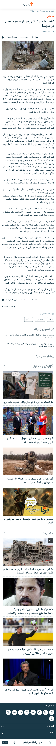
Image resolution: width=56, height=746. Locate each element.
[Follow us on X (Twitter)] (26, 712)
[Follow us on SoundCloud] (14, 712)
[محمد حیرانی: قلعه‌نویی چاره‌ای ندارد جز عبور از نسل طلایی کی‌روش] (28, 632)
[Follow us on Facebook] (39, 712)
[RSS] (45, 712)
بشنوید (48, 533)
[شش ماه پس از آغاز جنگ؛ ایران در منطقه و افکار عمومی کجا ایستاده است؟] (28, 552)
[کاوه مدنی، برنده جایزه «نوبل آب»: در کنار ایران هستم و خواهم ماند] (28, 421)
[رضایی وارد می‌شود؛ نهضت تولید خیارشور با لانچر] (28, 502)
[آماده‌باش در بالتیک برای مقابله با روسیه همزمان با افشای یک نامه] (28, 461)
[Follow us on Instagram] (8, 712)
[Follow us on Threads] (51, 718)
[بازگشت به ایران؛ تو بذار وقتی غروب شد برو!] (28, 385)
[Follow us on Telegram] (33, 712)
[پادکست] (14, 742)
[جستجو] (50, 742)
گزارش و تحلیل (42, 366)
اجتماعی (50, 16)
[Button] (34, 37)
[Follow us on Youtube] (20, 712)
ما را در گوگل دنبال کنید (32, 742)
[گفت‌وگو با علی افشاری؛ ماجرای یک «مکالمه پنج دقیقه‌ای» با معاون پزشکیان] (28, 592)
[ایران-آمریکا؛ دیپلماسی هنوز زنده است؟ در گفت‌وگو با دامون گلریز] (28, 672)
